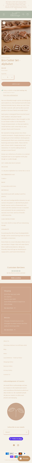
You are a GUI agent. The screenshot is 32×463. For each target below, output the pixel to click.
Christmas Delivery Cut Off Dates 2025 (15, 345)
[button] (4, 14)
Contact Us (7, 374)
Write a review (16, 278)
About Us (6, 341)
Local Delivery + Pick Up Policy (13, 357)
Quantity (3, 73)
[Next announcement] (29, 5)
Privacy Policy (8, 370)
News (5, 353)
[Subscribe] (26, 432)
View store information (10, 95)
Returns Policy (8, 366)
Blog (5, 349)
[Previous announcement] (3, 5)
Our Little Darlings (13, 460)
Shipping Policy (8, 362)
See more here (8, 308)
